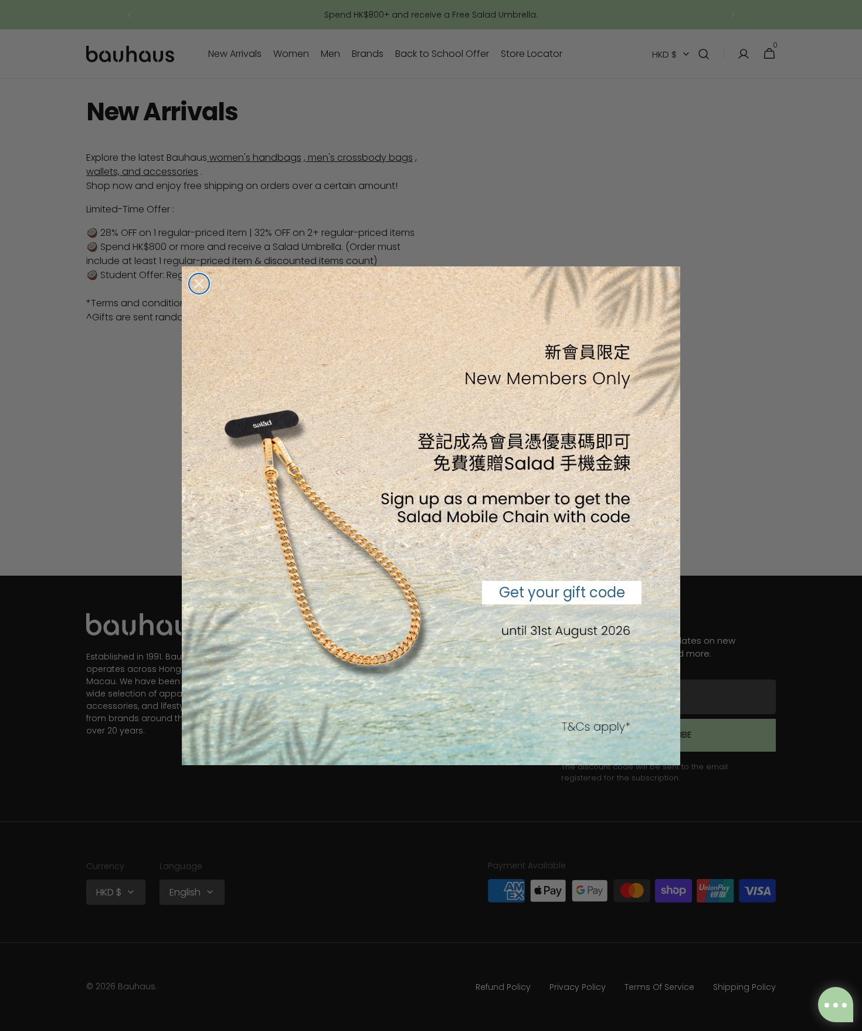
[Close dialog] (199, 283)
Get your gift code (562, 592)
